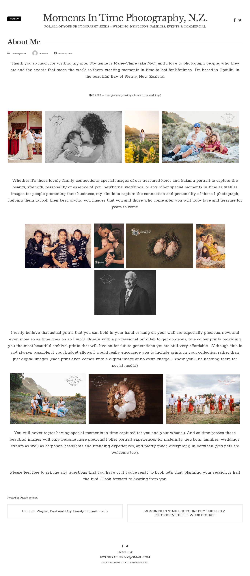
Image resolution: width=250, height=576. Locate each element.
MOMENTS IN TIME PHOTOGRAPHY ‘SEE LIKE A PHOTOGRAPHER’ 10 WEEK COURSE (185, 513)
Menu (15, 19)
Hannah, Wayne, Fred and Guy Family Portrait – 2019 (65, 511)
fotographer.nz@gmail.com (125, 557)
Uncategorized (19, 53)
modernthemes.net (137, 562)
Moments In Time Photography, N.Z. (125, 18)
